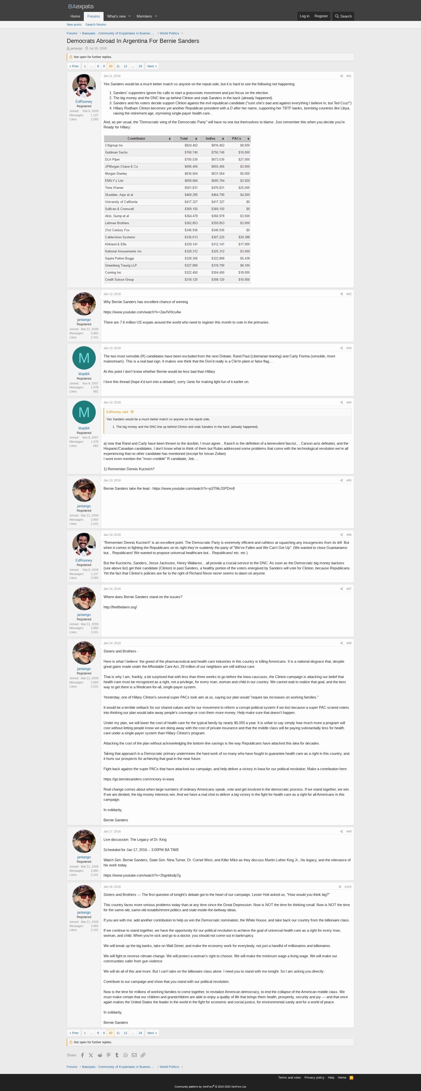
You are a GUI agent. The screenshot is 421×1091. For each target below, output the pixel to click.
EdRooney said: (117, 412)
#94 (349, 402)
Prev (75, 66)
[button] (129, 16)
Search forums (96, 24)
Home (75, 16)
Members (144, 16)
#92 (349, 294)
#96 (349, 535)
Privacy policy (315, 1077)
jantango (76, 48)
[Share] (342, 76)
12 (125, 66)
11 (118, 66)
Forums (93, 16)
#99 (349, 831)
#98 (349, 643)
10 (110, 66)
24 (140, 66)
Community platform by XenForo (211, 1087)
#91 (349, 76)
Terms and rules (289, 1077)
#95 (349, 480)
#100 (348, 887)
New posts (74, 24)
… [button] (91, 66)
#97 (349, 589)
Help (331, 1077)
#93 (349, 348)
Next (150, 66)
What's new (116, 16)
